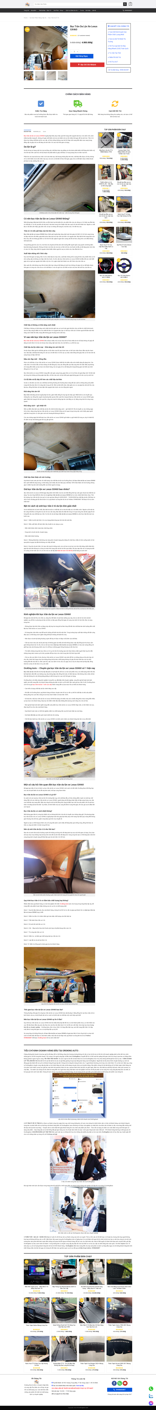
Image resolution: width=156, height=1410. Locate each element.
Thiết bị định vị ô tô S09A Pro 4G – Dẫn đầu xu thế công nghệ (106, 184)
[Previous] (27, 48)
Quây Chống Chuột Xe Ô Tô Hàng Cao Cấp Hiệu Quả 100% (64, 1326)
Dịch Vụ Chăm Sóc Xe (71, 10)
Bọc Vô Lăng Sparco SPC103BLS (124, 276)
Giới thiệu (87, 10)
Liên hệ (94, 10)
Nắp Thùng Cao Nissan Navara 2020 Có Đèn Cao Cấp (64, 1287)
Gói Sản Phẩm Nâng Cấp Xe (38, 18)
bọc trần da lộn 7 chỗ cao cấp (42, 684)
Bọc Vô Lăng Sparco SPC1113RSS (106, 276)
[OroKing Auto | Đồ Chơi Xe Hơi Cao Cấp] (27, 4)
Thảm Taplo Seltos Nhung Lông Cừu (36, 1325)
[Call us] (119, 1383)
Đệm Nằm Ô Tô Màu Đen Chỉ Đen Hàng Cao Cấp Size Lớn (91, 1326)
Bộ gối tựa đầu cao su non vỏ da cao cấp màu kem (106, 216)
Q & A (44, 131)
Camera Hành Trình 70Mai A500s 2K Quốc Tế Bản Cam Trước (124, 152)
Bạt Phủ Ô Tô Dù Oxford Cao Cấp (124, 246)
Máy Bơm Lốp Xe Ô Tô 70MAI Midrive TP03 (106, 151)
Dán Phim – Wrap (58, 10)
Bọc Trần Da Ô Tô (53, 18)
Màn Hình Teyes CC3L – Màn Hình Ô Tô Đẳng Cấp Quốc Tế (36, 1287)
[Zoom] (26, 67)
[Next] (64, 48)
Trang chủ (26, 10)
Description (27, 131)
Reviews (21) (37, 131)
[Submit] (125, 4)
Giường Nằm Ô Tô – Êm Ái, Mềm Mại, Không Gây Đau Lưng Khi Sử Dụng (64, 1364)
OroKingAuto (76, 1056)
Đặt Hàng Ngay (82, 56)
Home (26, 18)
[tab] (27, 131)
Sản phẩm (33, 10)
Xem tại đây (80, 1385)
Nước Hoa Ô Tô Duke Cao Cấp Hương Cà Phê (124, 215)
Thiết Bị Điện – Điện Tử (45, 10)
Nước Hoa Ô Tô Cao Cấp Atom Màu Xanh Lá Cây (106, 246)
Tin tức (82, 10)
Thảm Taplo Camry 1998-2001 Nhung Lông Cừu (119, 1326)
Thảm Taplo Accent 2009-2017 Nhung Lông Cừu (119, 1364)
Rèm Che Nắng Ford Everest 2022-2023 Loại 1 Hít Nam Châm (119, 1287)
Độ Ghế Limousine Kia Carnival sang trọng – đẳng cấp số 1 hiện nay (91, 1287)
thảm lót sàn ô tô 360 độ (65, 550)
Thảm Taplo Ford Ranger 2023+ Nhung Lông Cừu (91, 1364)
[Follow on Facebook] (114, 1383)
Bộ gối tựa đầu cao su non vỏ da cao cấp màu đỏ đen (124, 184)
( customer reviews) (84, 35)
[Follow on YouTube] (125, 1383)
